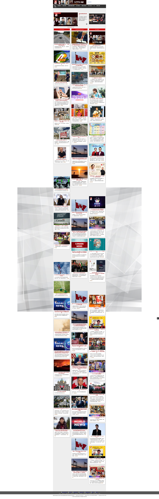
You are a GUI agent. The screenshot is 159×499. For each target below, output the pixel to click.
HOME (55, 5)
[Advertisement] (79, 9)
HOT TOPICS (78, 5)
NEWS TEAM (98, 5)
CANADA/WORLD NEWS (71, 5)
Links (99, 493)
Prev (54, 24)
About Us (63, 493)
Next (86, 24)
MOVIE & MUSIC (84, 5)
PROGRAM (59, 5)
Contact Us (72, 493)
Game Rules (67, 493)
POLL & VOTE (90, 5)
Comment (76, 493)
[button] (99, 20)
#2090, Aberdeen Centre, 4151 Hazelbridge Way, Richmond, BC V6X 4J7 (63, 495)
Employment (85, 493)
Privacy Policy (95, 493)
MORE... (55, 6)
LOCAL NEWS (64, 5)
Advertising (80, 493)
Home (60, 493)
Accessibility (90, 493)
